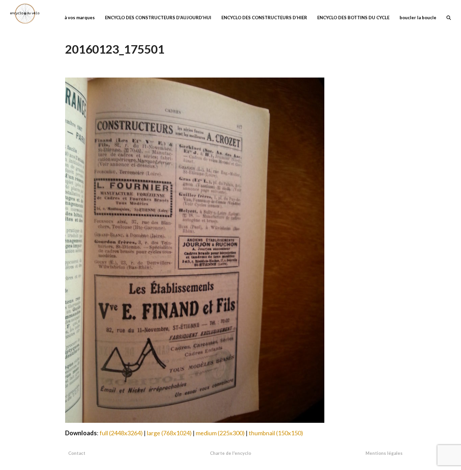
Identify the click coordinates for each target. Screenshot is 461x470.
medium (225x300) (220, 433)
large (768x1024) (169, 433)
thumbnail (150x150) (276, 433)
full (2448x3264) (121, 433)
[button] (448, 16)
